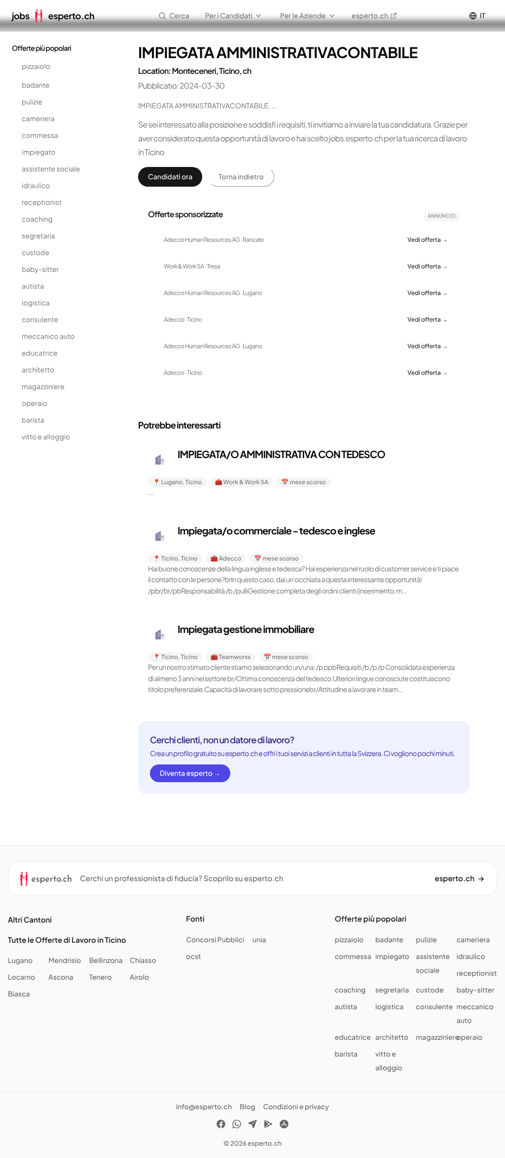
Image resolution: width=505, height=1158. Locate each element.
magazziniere (43, 386)
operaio (34, 403)
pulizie (32, 102)
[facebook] (221, 1125)
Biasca (19, 994)
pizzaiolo (36, 66)
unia (259, 939)
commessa (40, 135)
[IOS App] (284, 1125)
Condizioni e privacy (296, 1106)
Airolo (139, 977)
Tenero (100, 977)
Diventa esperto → (190, 773)
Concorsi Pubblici (215, 939)
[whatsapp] (237, 1125)
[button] (303, 473)
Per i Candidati (228, 15)
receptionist (42, 202)
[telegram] (252, 1125)
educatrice (39, 353)
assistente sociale (51, 169)
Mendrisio (64, 960)
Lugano (20, 960)
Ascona (60, 977)
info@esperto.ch (204, 1106)
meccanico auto (48, 336)
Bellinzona (106, 960)
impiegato (39, 152)
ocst (193, 956)
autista (33, 286)
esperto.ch (370, 15)
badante (35, 85)
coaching (37, 219)
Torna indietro (240, 176)
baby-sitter (40, 269)
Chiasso (143, 960)
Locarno (21, 977)
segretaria (38, 236)
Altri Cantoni (30, 920)
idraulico (36, 185)
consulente (40, 319)
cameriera (38, 118)
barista (33, 420)
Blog (247, 1106)
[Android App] (268, 1125)
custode (35, 252)
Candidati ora (170, 176)
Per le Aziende (303, 15)
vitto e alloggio (46, 436)
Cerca (179, 15)
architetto (38, 369)
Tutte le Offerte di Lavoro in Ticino (67, 940)
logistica (36, 302)
